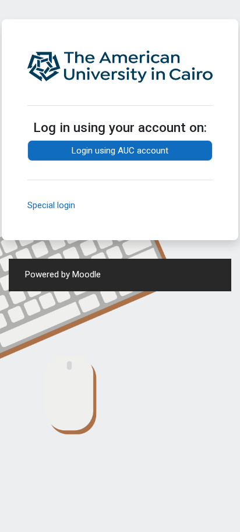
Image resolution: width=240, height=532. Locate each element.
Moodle (86, 274)
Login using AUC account (120, 150)
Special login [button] (51, 205)
